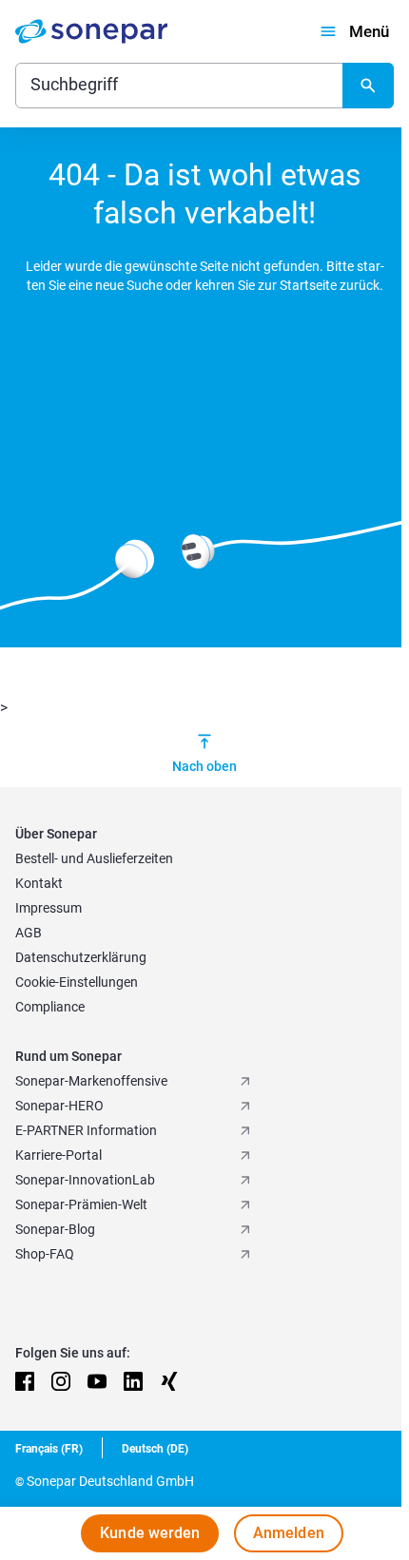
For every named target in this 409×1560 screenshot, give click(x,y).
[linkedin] (133, 1381)
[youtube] (97, 1381)
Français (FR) (49, 1448)
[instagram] (60, 1381)
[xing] (169, 1381)
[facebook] (24, 1381)
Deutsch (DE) (155, 1448)
